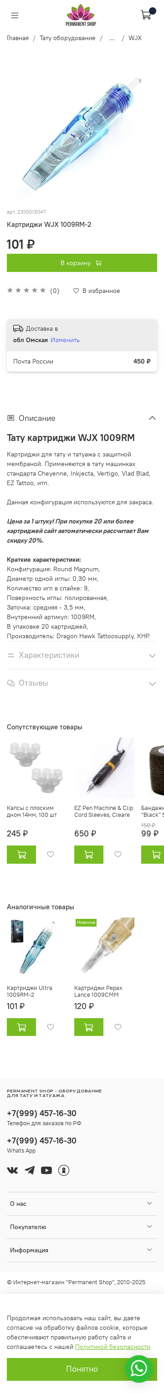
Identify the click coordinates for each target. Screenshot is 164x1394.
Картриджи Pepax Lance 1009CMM (98, 991)
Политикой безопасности (112, 1347)
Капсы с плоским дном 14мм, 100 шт (32, 812)
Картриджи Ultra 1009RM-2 (29, 991)
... (112, 37)
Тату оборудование (68, 38)
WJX (135, 38)
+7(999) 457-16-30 (42, 1113)
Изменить (65, 340)
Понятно (82, 1369)
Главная (18, 38)
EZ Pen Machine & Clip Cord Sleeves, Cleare (103, 812)
